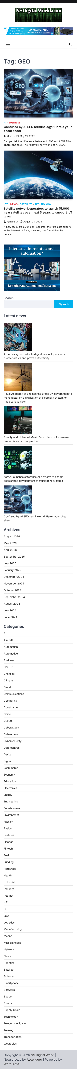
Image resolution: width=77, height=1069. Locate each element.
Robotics (9, 962)
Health (8, 875)
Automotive (11, 653)
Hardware (10, 868)
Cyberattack (11, 727)
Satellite (26, 204)
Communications (14, 693)
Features (9, 835)
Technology (43, 204)
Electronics (10, 788)
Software (9, 989)
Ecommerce (11, 767)
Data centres (11, 747)
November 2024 (14, 583)
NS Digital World (42, 1055)
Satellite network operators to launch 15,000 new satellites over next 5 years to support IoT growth (38, 212)
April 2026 (10, 549)
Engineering (11, 801)
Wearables (10, 1043)
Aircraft (8, 640)
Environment (11, 814)
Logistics (9, 922)
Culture (8, 720)
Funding (9, 862)
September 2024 (14, 596)
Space (8, 996)
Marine (8, 935)
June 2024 (10, 617)
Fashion (8, 821)
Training (8, 1030)
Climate (8, 680)
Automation (11, 646)
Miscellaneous (12, 942)
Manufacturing (13, 929)
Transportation (12, 1036)
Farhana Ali (13, 221)
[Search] (70, 44)
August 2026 (12, 536)
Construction (11, 707)
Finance (8, 841)
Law (6, 915)
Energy (8, 794)
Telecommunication (15, 1023)
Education (10, 781)
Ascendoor (34, 1059)
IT (5, 909)
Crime (7, 714)
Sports (8, 1003)
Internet (8, 895)
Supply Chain (12, 1009)
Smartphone (11, 983)
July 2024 (10, 610)
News (14, 204)
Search (8, 298)
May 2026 (10, 543)
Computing (10, 700)
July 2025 (10, 563)
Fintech (8, 848)
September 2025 (14, 556)
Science (8, 976)
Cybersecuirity (12, 740)
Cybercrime (11, 734)
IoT (6, 204)
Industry (9, 888)
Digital (7, 761)
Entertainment (12, 808)
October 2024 (12, 590)
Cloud (7, 687)
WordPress (11, 1064)
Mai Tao (11, 136)
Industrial (9, 882)
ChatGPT (9, 667)
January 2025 (12, 570)
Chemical (9, 673)
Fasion (8, 828)
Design (8, 754)
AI (5, 122)
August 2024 (12, 603)
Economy (9, 774)
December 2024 (14, 576)
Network (9, 949)
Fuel (6, 855)
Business (14, 122)
